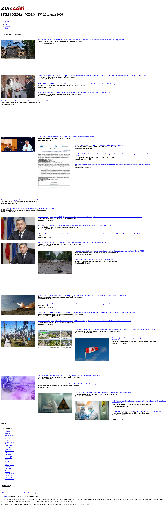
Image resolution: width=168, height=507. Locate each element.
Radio (6, 470)
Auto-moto (8, 437)
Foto (6, 452)
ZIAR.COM (5, 496)
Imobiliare (8, 454)
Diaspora (7, 444)
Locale (7, 21)
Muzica (7, 463)
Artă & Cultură (9, 435)
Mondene (7, 461)
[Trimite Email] (13, 486)
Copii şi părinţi (9, 442)
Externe (7, 23)
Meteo (7, 459)
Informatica (8, 456)
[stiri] (13, 10)
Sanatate (7, 472)
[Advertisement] (96, 61)
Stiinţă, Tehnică (9, 477)
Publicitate (8, 468)
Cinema (7, 440)
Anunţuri (7, 433)
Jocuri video (8, 458)
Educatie (7, 447)
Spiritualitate (8, 475)
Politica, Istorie (9, 465)
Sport (6, 24)
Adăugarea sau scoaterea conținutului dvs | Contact (17, 493)
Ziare (6, 28)
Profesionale (8, 466)
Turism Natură (9, 479)
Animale (7, 431)
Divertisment (9, 445)
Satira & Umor (9, 473)
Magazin (7, 26)
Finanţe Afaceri (9, 451)
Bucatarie (7, 438)
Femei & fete (9, 449)
